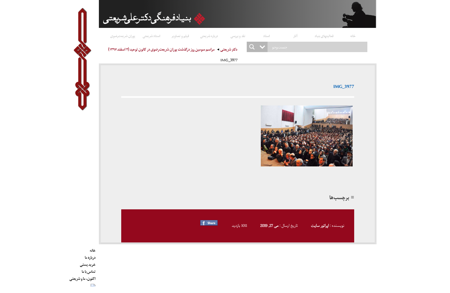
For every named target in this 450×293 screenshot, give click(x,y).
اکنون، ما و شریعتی (82, 277)
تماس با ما (89, 270)
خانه (353, 36)
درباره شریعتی (209, 36)
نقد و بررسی (238, 36)
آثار (295, 36)
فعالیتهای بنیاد (324, 36)
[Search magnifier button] (252, 47)
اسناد (266, 36)
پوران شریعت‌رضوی (122, 36)
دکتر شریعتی (228, 50)
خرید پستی (88, 263)
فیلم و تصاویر (180, 36)
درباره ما (90, 256)
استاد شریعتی (151, 36)
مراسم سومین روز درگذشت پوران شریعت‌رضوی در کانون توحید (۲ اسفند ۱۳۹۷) (161, 50)
